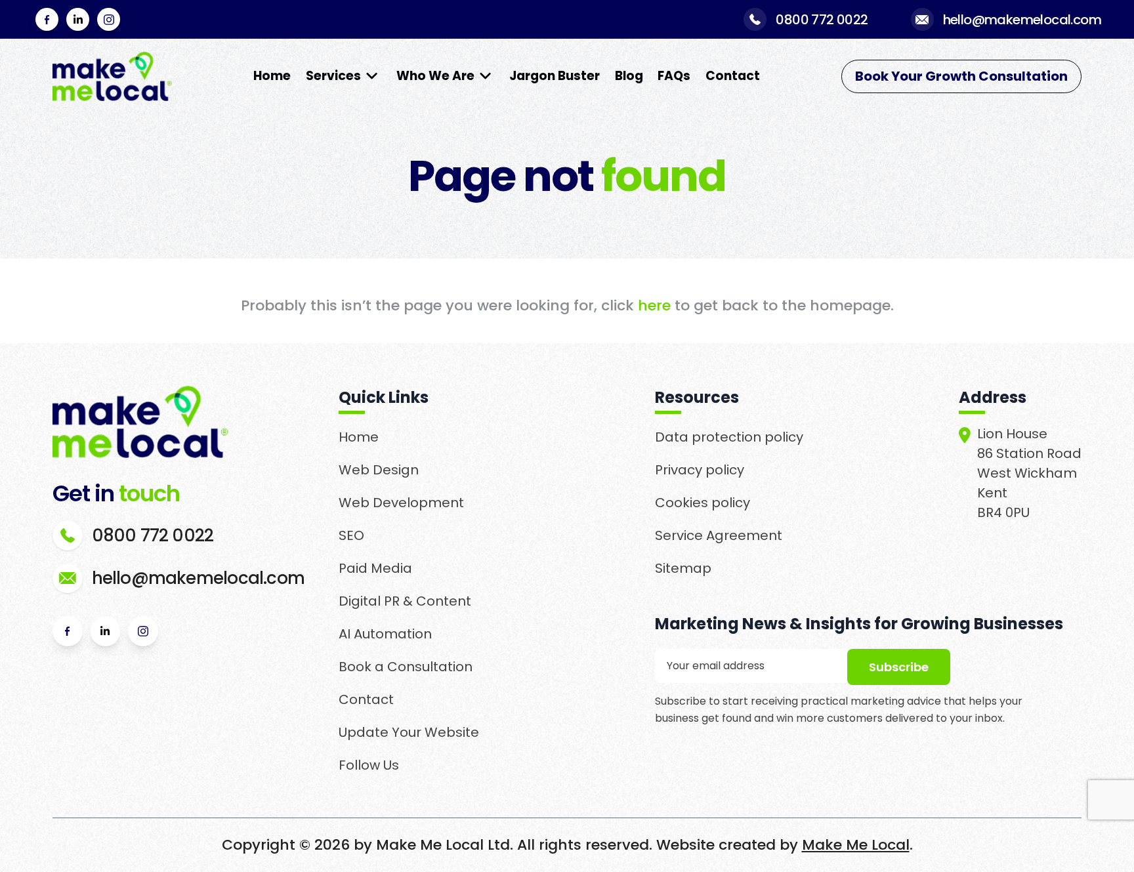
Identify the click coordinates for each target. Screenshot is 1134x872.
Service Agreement (718, 535)
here (654, 305)
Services (333, 76)
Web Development (401, 502)
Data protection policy (729, 437)
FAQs (674, 76)
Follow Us (369, 765)
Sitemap (683, 568)
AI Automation (385, 634)
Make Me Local (856, 845)
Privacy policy (699, 470)
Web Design (379, 470)
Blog (629, 76)
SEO (351, 535)
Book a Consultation (405, 666)
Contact (732, 76)
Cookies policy (702, 502)
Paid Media (375, 568)
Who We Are (435, 76)
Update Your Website (409, 732)
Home (272, 76)
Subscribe (899, 667)
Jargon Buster (554, 76)
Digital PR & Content (405, 601)
